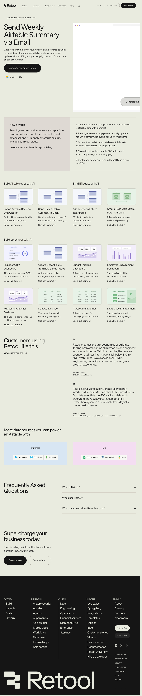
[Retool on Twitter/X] (121, 645)
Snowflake (38, 457)
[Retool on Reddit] (127, 645)
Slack (124, 457)
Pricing (71, 6)
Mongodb (52, 457)
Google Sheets (92, 457)
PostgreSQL (109, 457)
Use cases (62, 6)
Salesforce (23, 457)
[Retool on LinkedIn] (116, 645)
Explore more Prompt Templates (21, 18)
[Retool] (10, 5)
